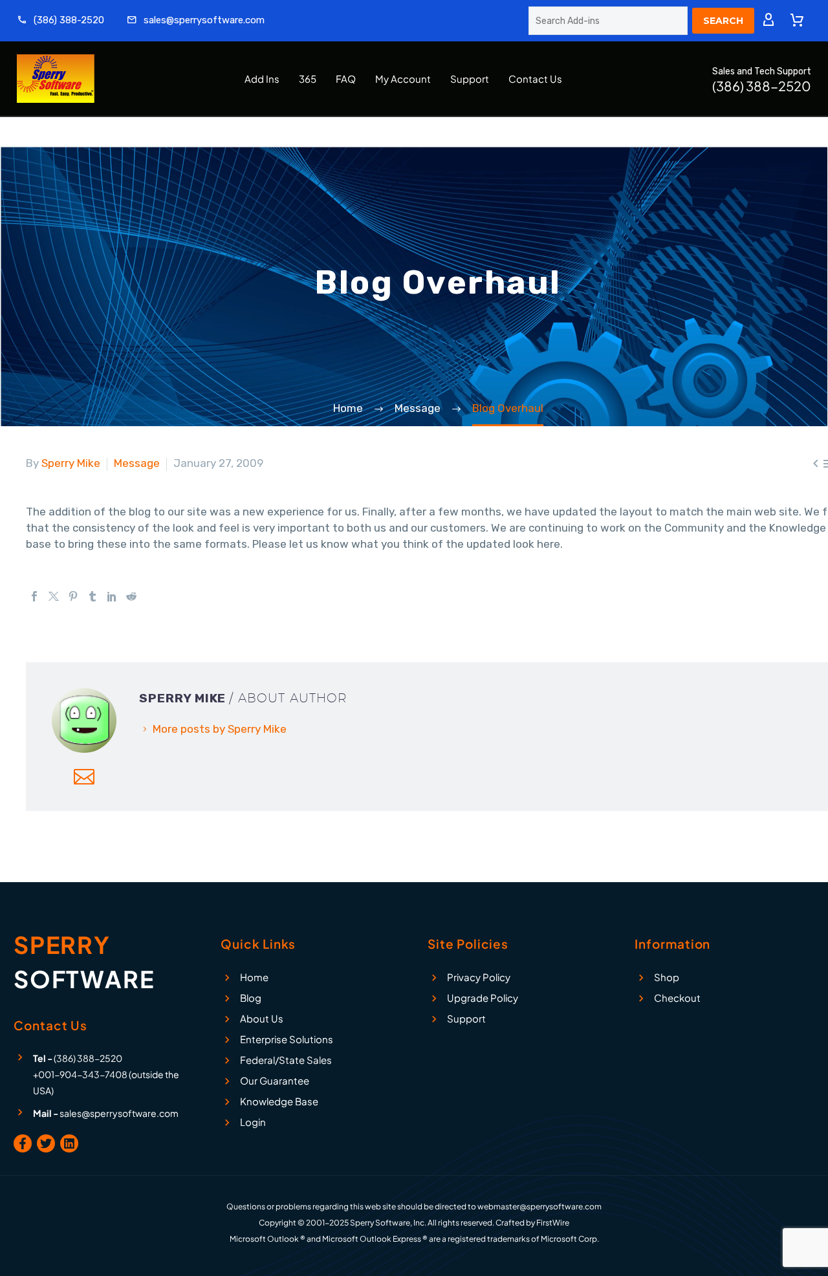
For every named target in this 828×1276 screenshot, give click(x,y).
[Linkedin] (69, 1143)
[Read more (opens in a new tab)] (60, 21)
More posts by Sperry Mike (220, 728)
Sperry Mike (70, 463)
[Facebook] (34, 596)
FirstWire (552, 1222)
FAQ (346, 78)
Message (137, 463)
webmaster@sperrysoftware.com (539, 1206)
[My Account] (768, 20)
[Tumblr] (92, 596)
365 (307, 78)
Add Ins (262, 78)
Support (469, 78)
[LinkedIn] (112, 596)
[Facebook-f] (23, 1143)
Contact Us (535, 78)
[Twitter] (54, 596)
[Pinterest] (73, 596)
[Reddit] (131, 596)
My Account (403, 78)
